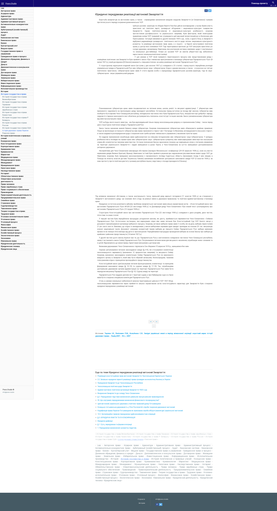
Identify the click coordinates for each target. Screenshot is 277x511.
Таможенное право (9, 208)
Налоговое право (8, 168)
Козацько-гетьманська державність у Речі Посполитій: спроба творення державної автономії (136, 407)
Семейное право (8, 200)
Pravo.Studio (11, 3)
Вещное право (7, 48)
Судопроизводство (9, 206)
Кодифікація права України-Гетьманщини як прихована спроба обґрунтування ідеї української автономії (140, 411)
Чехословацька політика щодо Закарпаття (114, 386)
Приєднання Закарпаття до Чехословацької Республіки (120, 383)
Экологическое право (10, 236)
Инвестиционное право (11, 83)
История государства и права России (187, 437)
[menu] (2, 3)
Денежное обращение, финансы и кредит (114, 453)
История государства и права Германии (152, 434)
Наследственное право (11, 171)
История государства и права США (16, 128)
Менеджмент (6, 163)
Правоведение (7, 192)
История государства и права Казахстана (113, 437)
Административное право (12, 19)
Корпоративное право (10, 146)
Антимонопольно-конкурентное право (112, 448)
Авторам (142, 503)
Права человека (7, 184)
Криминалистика (8, 149)
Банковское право (8, 40)
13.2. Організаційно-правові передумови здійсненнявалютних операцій (126, 414)
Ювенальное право (9, 241)
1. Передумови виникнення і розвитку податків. (117, 428)
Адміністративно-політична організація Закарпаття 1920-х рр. (122, 390)
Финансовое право (9, 227)
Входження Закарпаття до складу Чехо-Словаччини (118, 393)
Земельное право (8, 78)
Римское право (8, 133)
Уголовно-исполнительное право (15, 217)
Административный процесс (13, 22)
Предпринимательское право (13, 198)
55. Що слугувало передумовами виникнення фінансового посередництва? (128, 400)
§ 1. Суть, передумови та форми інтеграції (114, 424)
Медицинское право (9, 157)
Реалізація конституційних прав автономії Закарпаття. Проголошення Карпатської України (134, 376)
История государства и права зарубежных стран (191, 434)
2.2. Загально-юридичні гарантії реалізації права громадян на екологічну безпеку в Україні (133, 379)
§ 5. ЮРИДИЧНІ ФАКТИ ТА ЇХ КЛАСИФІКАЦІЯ (116, 417)
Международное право (10, 160)
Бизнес (4, 43)
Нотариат (5, 173)
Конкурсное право (8, 141)
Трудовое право (7, 214)
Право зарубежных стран (11, 187)
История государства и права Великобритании (116, 434)
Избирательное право (10, 81)
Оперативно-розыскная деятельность (140, 467)
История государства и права (13, 94)
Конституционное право (11, 144)
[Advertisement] (17, 284)
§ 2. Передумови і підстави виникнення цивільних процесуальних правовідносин (130, 397)
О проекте (141, 499)
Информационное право (11, 86)
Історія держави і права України (15, 131)
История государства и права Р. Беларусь (151, 437)
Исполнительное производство (14, 89)
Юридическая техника (10, 246)
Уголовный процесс (9, 222)
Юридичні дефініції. (105, 421)
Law (2, 8)
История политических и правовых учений (171, 459)
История (4, 91)
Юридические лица (9, 249)
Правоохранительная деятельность (16, 195)
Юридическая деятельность (13, 244)
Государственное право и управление (163, 451)
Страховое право (8, 203)
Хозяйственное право (10, 230)
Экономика (5, 238)
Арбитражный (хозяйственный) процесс (151, 448)
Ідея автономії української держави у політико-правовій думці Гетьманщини (129, 404)
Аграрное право (7, 14)
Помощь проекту (259, 3)
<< (271, 5)
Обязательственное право (12, 176)
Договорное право (9, 72)
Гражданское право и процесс (14, 56)
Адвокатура (6, 16)
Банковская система (10, 38)
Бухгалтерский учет (9, 46)
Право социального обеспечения (15, 190)
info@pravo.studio (8, 392)
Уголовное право (8, 219)
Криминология (7, 152)
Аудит (3, 35)
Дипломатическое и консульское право (162, 453)
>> (275, 5)
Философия (6, 225)
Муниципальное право (10, 165)
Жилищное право (8, 75)
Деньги (4, 64)
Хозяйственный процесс (11, 233)
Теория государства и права (13, 211)
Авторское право (8, 11)
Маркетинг (5, 155)
